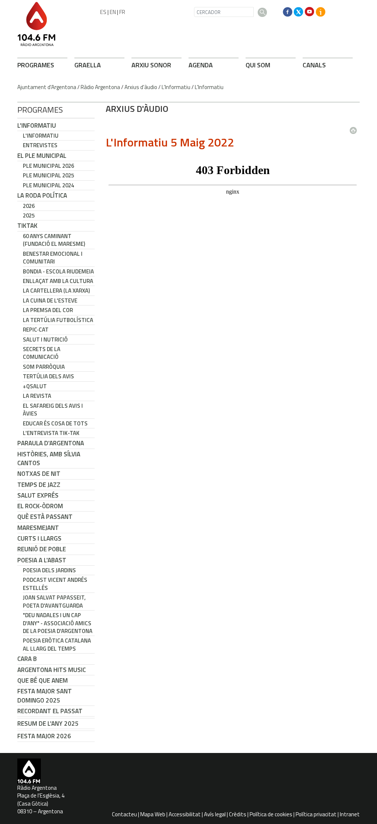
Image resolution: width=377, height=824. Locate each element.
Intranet (350, 814)
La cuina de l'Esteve (50, 300)
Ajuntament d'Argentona (46, 87)
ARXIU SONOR (151, 65)
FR (122, 12)
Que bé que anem (42, 680)
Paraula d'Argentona (50, 443)
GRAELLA (87, 65)
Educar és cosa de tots (55, 423)
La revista (37, 396)
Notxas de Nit (38, 473)
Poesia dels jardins (49, 570)
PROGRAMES (35, 65)
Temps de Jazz (38, 484)
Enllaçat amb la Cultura (58, 281)
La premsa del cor (48, 310)
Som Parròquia (44, 367)
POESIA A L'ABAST (41, 560)
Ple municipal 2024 (48, 185)
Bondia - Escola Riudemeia (58, 271)
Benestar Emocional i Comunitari (52, 258)
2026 (29, 206)
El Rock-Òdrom (40, 506)
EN (113, 12)
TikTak (27, 225)
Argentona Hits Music (51, 670)
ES (103, 12)
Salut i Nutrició (45, 339)
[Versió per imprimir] (355, 128)
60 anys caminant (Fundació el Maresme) (54, 240)
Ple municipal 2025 (48, 175)
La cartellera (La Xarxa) (56, 290)
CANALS (314, 65)
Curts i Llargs (39, 538)
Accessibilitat (185, 814)
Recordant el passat (49, 711)
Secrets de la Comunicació (41, 353)
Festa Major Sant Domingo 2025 (44, 695)
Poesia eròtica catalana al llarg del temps (57, 644)
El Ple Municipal (41, 155)
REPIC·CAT (36, 329)
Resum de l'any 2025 (48, 723)
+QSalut (35, 386)
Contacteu (124, 814)
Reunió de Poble (41, 549)
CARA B (27, 659)
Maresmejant (38, 528)
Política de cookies (271, 814)
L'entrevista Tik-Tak (51, 433)
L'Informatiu (176, 87)
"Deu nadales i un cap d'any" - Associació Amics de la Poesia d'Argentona (57, 623)
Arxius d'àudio (140, 87)
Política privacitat (316, 814)
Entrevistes (40, 145)
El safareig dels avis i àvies (53, 410)
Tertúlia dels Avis (48, 376)
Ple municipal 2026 (48, 166)
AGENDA (200, 65)
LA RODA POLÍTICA (42, 195)
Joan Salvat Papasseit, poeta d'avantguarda (54, 601)
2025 (29, 215)
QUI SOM (258, 65)
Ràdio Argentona (100, 87)
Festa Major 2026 (44, 736)
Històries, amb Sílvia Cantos (48, 458)
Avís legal (215, 814)
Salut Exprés (38, 495)
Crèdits (237, 814)
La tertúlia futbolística (58, 320)
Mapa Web (152, 814)
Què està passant (45, 516)
